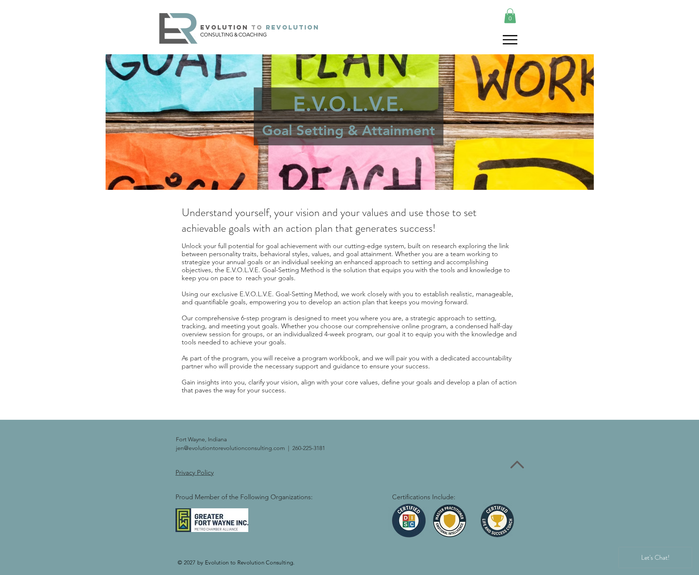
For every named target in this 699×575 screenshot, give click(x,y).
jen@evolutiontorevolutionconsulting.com (230, 448)
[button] (510, 15)
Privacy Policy (194, 473)
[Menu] (510, 40)
